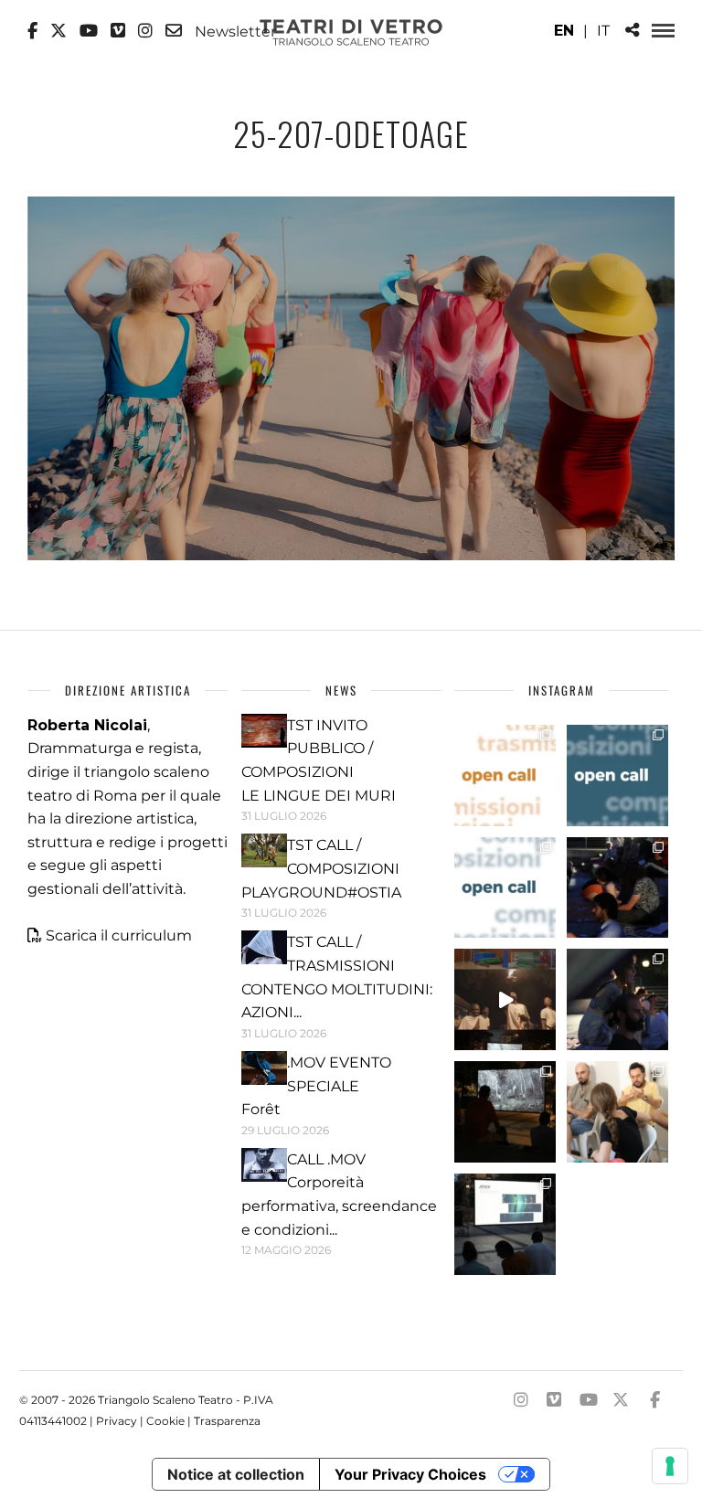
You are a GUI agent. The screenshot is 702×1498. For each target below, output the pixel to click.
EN (564, 30)
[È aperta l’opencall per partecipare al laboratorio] (617, 775)
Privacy (116, 1421)
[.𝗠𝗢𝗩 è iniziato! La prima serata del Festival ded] (505, 1224)
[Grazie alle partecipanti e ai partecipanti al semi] (617, 1112)
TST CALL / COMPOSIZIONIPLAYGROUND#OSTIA (321, 868)
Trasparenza (227, 1421)
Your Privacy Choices (410, 1474)
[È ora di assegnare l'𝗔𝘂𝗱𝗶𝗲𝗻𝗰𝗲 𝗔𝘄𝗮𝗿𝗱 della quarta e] (505, 999)
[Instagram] (145, 31)
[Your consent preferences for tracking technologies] (670, 1466)
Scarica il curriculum (119, 935)
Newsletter (233, 31)
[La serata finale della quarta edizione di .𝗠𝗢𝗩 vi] (617, 999)
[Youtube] (89, 31)
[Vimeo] (118, 31)
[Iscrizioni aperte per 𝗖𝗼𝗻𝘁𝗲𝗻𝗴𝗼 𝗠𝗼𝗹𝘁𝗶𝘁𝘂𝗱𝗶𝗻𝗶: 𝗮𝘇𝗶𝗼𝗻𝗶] (505, 775)
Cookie (165, 1421)
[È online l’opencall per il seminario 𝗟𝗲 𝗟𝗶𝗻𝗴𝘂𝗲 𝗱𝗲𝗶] (505, 888)
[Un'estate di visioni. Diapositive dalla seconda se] (505, 1112)
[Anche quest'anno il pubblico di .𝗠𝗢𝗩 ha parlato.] (617, 888)
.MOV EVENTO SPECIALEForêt (316, 1086)
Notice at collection (235, 1474)
